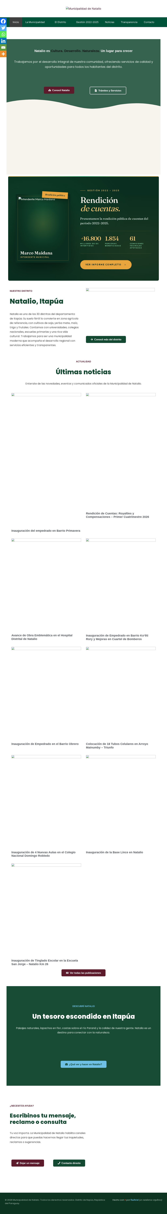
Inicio (16, 22)
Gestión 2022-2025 (87, 22)
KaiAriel (135, 1200)
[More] (3, 54)
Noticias (109, 22)
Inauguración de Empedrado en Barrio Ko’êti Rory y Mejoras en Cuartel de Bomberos (117, 637)
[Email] (3, 47)
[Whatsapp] (3, 34)
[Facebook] (3, 21)
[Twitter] (3, 28)
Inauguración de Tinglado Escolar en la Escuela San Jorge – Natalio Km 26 (44, 962)
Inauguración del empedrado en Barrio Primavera (45, 530)
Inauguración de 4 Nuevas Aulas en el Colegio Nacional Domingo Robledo (43, 854)
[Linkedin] (3, 41)
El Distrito (60, 22)
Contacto (149, 22)
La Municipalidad (35, 22)
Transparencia (129, 22)
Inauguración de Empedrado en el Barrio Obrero (45, 744)
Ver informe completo (103, 264)
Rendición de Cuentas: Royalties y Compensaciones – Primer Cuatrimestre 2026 (117, 515)
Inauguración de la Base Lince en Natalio (114, 852)
